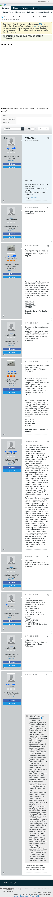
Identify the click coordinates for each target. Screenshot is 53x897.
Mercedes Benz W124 (39, 17)
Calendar (30, 12)
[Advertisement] (26, 75)
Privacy (37, 889)
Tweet (13, 237)
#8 (48, 595)
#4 (48, 323)
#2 (48, 208)
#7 (48, 557)
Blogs (15, 8)
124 (32, 198)
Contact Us (26, 889)
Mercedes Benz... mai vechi (21, 17)
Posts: (9, 228)
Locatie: (9, 268)
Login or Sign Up (43, 2)
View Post (41, 718)
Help (17, 889)
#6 (48, 442)
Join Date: (7, 226)
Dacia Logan (24, 896)
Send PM (11, 230)
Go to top (46, 889)
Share (13, 234)
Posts (5, 116)
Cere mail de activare (44, 12)
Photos (6, 122)
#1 (48, 138)
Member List (20, 12)
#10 (47, 674)
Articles (25, 8)
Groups (35, 8)
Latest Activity (9, 119)
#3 (48, 246)
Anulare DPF (34, 896)
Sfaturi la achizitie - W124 (12, 19)
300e (35, 198)
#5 (48, 361)
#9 (48, 636)
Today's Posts (8, 12)
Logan (16, 896)
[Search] (22, 128)
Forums (5, 8)
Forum (8, 17)
